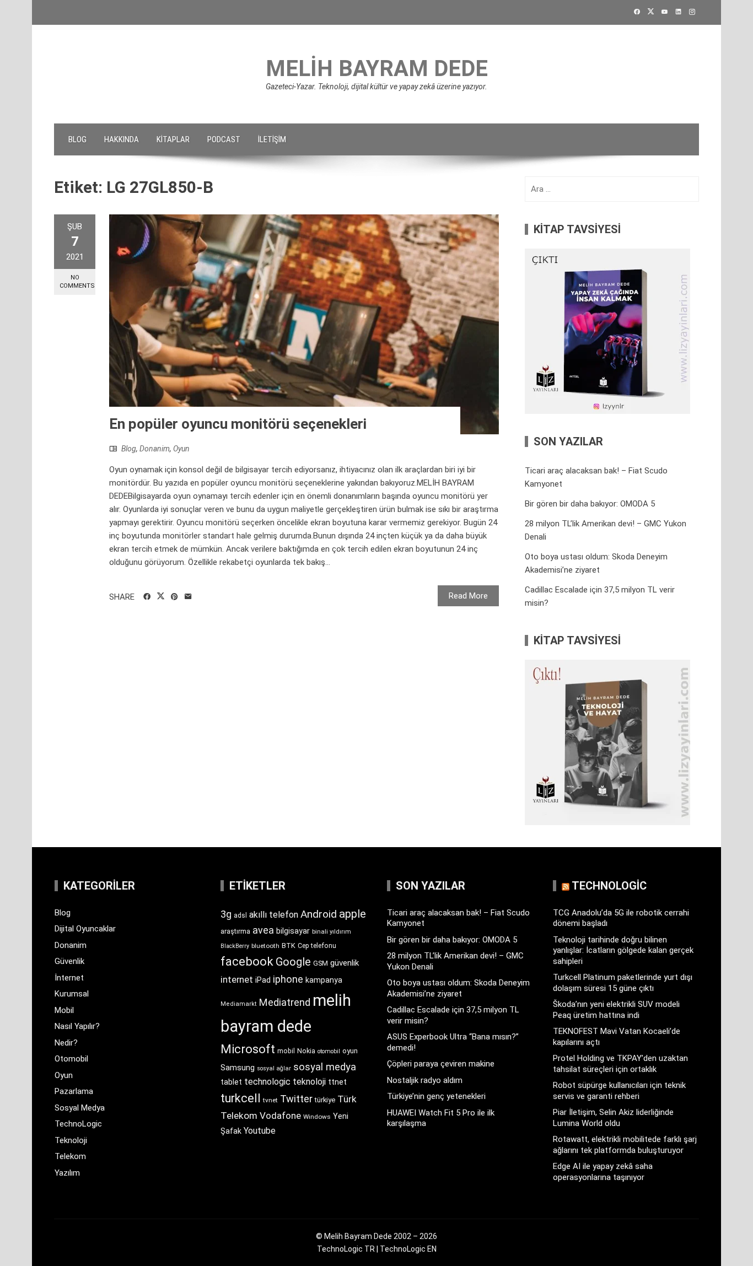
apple (352, 913)
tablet (231, 1082)
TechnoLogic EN (408, 1249)
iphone (288, 979)
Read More (468, 596)
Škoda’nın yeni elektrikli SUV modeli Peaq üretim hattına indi (616, 1009)
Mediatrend (284, 1002)
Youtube (260, 1130)
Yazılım (67, 1173)
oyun (350, 1051)
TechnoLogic (78, 1124)
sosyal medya (324, 1067)
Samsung (237, 1068)
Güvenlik (69, 961)
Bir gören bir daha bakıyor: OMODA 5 (590, 504)
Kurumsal (72, 994)
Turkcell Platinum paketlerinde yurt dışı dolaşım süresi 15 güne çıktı (622, 982)
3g (226, 914)
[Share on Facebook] (147, 597)
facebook (246, 961)
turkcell (240, 1098)
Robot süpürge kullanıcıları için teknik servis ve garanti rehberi (619, 1090)
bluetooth (265, 946)
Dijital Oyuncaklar (85, 929)
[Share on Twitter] (161, 596)
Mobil (64, 1010)
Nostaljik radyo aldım (424, 1080)
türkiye (325, 1100)
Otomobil (71, 1059)
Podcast (223, 139)
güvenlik (344, 963)
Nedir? (66, 1043)
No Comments (77, 281)
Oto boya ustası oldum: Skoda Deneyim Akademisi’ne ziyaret (458, 988)
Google (293, 961)
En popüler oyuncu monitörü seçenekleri (238, 424)
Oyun (181, 448)
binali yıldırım (331, 931)
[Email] (188, 597)
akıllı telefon (273, 914)
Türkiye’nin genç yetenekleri (436, 1096)
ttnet (337, 1082)
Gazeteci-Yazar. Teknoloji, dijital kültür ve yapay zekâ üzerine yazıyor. (376, 86)
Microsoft (247, 1049)
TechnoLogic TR (346, 1249)
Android (318, 914)
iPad (263, 980)
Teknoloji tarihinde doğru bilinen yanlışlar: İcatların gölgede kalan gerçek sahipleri (623, 950)
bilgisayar (293, 930)
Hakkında (121, 139)
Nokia (306, 1051)
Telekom (70, 1156)
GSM (320, 963)
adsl (240, 915)
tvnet (270, 1100)
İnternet (69, 978)
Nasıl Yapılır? (77, 1026)
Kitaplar (173, 139)
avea (263, 930)
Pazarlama (74, 1091)
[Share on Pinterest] (174, 597)
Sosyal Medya (80, 1108)
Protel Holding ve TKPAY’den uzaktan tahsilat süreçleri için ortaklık (620, 1063)
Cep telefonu (317, 946)
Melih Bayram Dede (377, 69)
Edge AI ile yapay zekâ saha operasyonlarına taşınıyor (603, 1171)
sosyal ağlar (274, 1068)
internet (236, 979)
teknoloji (309, 1081)
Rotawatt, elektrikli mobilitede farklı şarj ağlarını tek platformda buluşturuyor (625, 1144)
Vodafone (280, 1115)
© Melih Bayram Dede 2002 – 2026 (376, 1236)
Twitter (296, 1099)
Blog (77, 139)
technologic (267, 1081)
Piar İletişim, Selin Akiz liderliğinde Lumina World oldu (613, 1117)
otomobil (329, 1051)
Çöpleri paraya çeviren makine (440, 1064)
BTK (288, 945)
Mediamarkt (238, 1004)
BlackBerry (234, 946)
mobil (286, 1051)
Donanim (154, 448)
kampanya (323, 980)
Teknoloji (71, 1140)
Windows (317, 1116)
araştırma (235, 931)
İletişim (272, 139)
